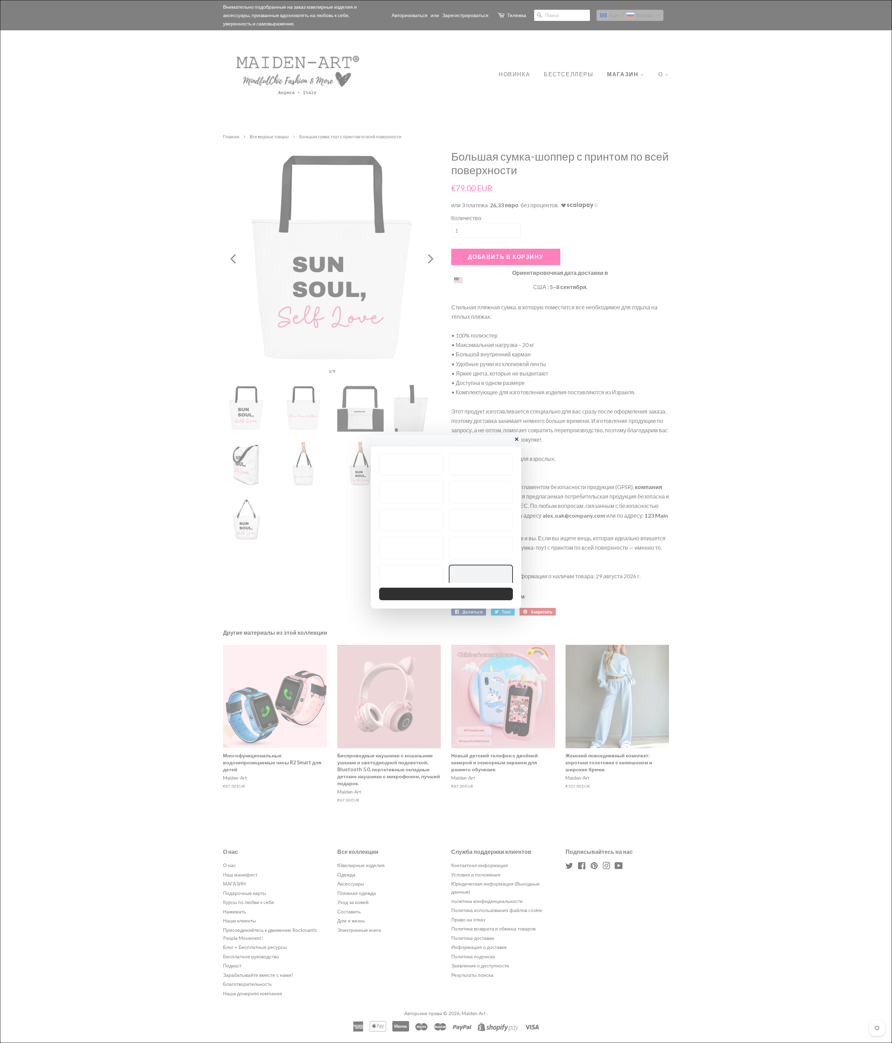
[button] (411, 464)
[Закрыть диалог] (516, 439)
